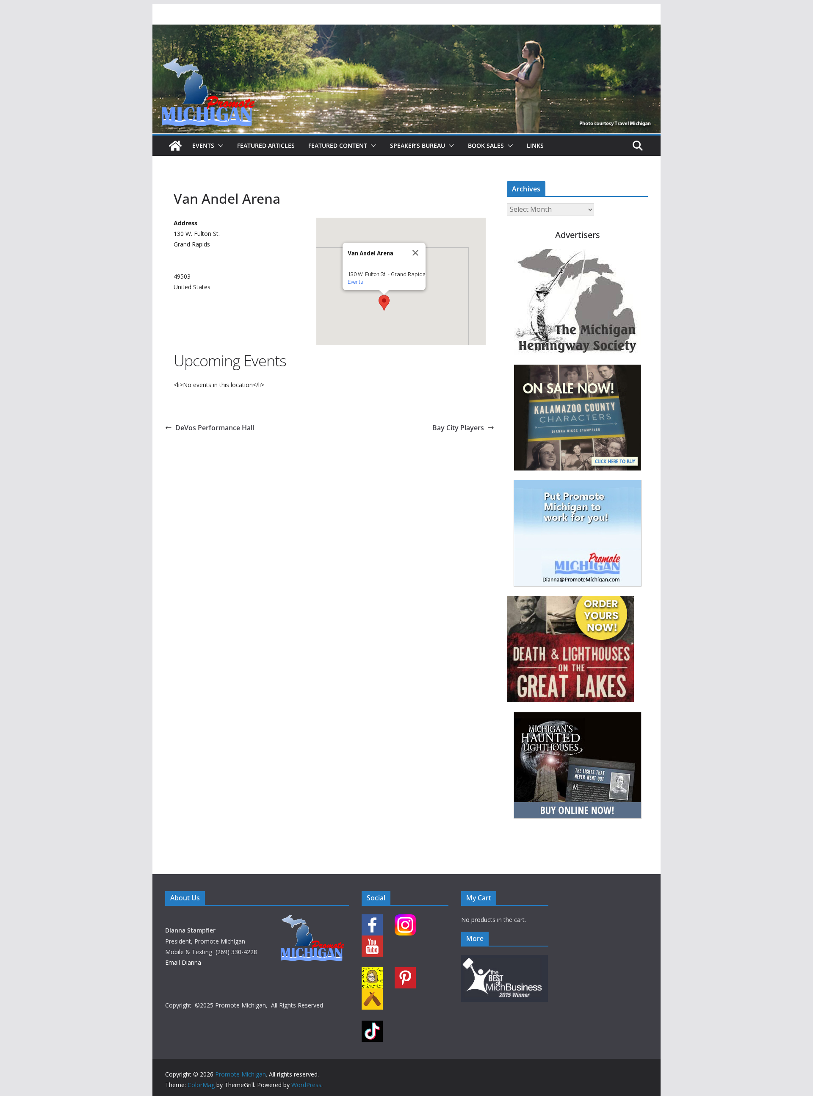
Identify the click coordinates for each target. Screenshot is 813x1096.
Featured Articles (266, 145)
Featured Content (337, 145)
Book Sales (486, 145)
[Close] (415, 253)
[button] (219, 146)
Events (203, 145)
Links (535, 145)
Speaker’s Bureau (417, 145)
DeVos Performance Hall (214, 427)
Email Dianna (183, 962)
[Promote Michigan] (406, 30)
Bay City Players (458, 427)
